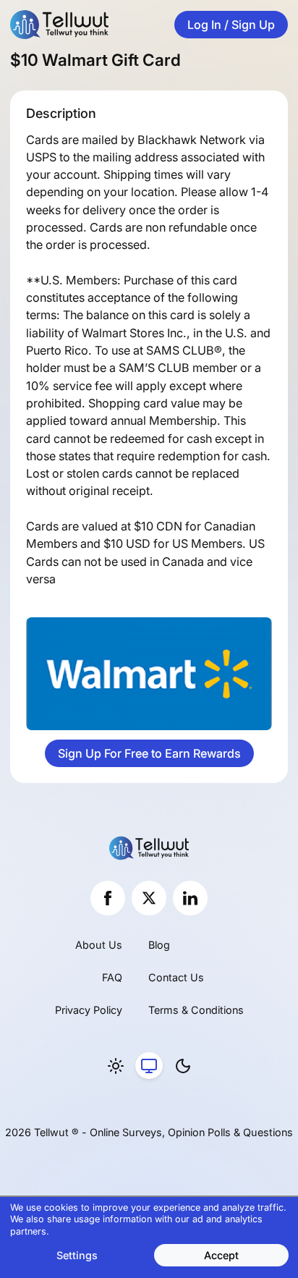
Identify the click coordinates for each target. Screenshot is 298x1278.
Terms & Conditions (196, 1010)
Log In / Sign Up (231, 24)
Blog (159, 945)
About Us (98, 945)
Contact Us (176, 977)
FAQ (112, 977)
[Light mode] (115, 1066)
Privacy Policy (88, 1010)
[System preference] (149, 1066)
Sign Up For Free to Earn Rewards (149, 753)
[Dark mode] (183, 1066)
